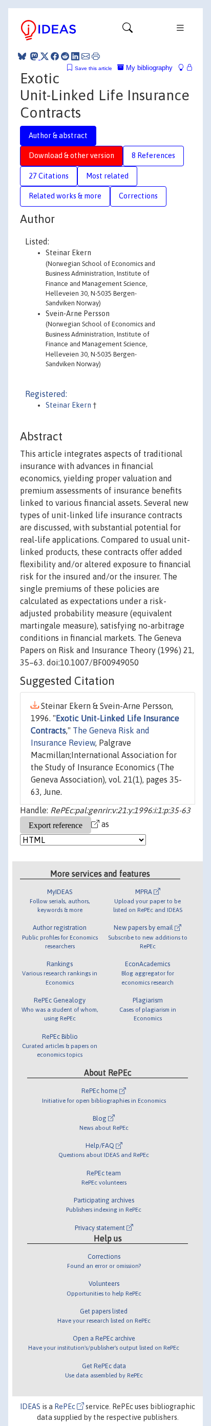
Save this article (93, 68)
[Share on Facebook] (55, 56)
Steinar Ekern (69, 405)
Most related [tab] (107, 176)
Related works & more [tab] (65, 196)
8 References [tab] (153, 155)
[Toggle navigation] (127, 30)
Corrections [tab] (138, 196)
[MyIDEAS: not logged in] (184, 68)
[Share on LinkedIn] (75, 56)
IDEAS (30, 1406)
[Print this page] (96, 56)
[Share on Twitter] (44, 56)
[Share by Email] (85, 56)
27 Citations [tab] (49, 176)
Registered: (46, 393)
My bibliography (148, 68)
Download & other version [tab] (71, 155)
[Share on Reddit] (65, 56)
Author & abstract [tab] (58, 135)
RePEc (65, 1406)
